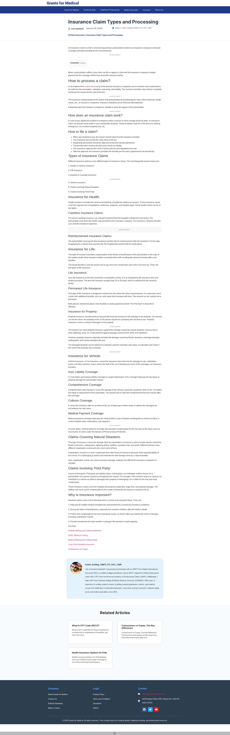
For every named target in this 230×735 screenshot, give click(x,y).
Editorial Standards (55, 703)
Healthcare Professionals (110, 10)
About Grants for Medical (58, 694)
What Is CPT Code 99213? (85, 625)
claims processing (92, 86)
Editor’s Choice (54, 708)
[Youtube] (156, 709)
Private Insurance (76, 35)
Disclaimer (97, 703)
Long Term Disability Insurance (81, 544)
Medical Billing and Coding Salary (82, 540)
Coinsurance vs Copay (78, 549)
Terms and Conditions (101, 699)
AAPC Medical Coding (78, 535)
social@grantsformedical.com (154, 694)
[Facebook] (144, 709)
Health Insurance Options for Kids (89, 652)
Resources (159, 10)
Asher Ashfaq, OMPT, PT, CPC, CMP (137, 28)
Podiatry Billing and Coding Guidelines (84, 531)
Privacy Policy (98, 694)
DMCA (95, 708)
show (82, 63)
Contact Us (52, 699)
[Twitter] (150, 709)
